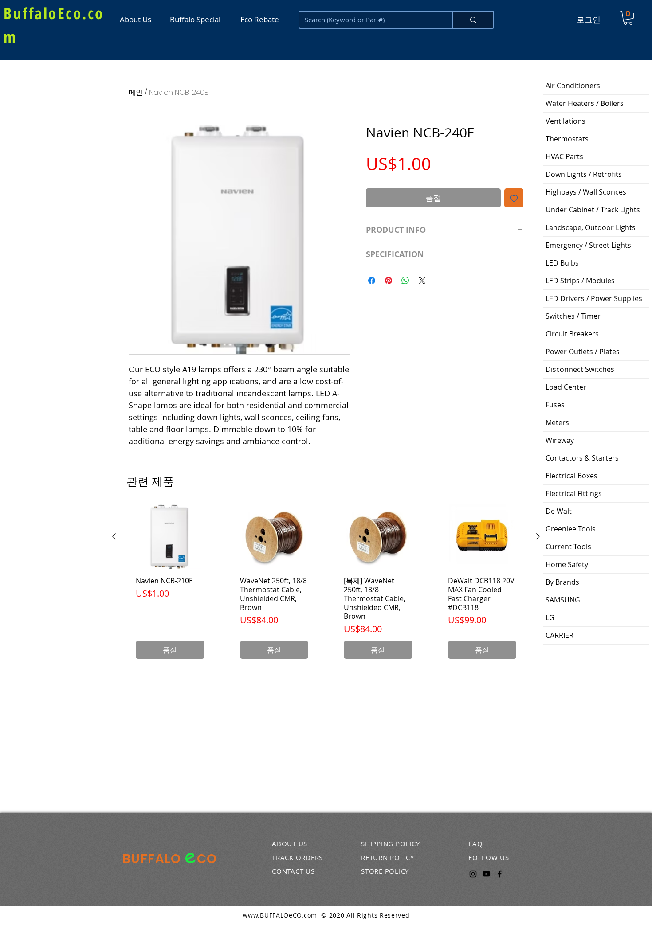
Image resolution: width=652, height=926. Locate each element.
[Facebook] (499, 874)
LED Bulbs (562, 263)
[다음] (538, 536)
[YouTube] (486, 874)
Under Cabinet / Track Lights (593, 210)
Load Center (566, 387)
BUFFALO (153, 858)
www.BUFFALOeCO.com (280, 915)
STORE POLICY (385, 871)
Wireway (560, 440)
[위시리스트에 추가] (513, 197)
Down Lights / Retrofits (584, 174)
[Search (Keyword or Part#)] (472, 20)
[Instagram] (473, 874)
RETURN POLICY (387, 857)
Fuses (555, 405)
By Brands (562, 582)
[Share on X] (422, 280)
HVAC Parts (564, 156)
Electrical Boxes (571, 476)
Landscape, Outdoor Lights (591, 227)
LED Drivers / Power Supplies (594, 298)
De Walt (559, 511)
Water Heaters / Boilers (585, 103)
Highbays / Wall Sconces (586, 192)
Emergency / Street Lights (588, 245)
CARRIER (559, 635)
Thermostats (567, 139)
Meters (557, 422)
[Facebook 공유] (371, 280)
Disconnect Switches (580, 369)
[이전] (114, 536)
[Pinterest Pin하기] (388, 280)
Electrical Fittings (574, 493)
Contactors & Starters (582, 458)
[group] (326, 586)
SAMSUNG (563, 600)
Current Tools (568, 546)
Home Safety (567, 564)
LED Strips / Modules (580, 280)
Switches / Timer (573, 316)
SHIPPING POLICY (390, 843)
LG (550, 617)
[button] (628, 18)
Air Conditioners (573, 85)
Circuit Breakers (572, 334)
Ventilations (565, 121)
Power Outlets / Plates (583, 351)
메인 (136, 92)
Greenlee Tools (571, 529)
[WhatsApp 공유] (405, 280)
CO (207, 858)
